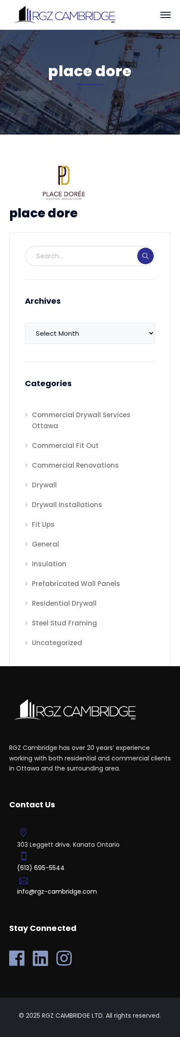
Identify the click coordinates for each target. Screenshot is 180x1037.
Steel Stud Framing (64, 623)
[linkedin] (40, 958)
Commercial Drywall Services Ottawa (81, 420)
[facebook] (16, 958)
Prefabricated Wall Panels (76, 583)
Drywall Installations (67, 504)
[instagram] (64, 958)
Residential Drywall (64, 603)
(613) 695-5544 (41, 867)
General (45, 544)
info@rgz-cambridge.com (57, 891)
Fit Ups (43, 524)
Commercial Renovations (75, 465)
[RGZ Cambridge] (63, 14)
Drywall (44, 485)
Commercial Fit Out (65, 445)
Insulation (49, 563)
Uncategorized (57, 642)
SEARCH (145, 256)
